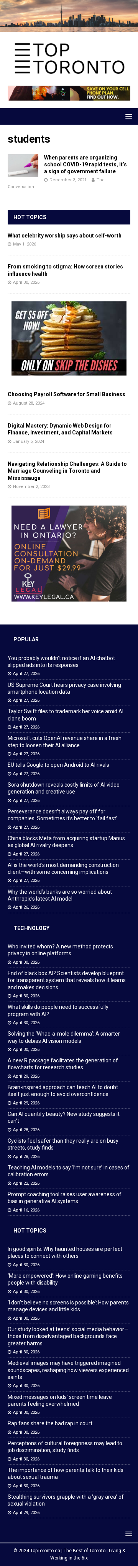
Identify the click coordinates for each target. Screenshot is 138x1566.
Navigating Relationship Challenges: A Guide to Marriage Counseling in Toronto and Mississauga (67, 471)
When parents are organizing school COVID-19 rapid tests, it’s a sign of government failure (85, 164)
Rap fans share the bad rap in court (50, 1423)
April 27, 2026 (26, 673)
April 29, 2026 (26, 1076)
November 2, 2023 (31, 486)
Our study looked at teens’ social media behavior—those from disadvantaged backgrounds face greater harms (68, 1336)
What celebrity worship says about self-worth (65, 236)
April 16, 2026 (26, 1210)
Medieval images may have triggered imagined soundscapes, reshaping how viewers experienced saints (68, 1370)
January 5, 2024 (28, 441)
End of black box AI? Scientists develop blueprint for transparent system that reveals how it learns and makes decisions (67, 980)
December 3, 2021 (68, 179)
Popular (26, 639)
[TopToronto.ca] (69, 27)
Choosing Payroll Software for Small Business (66, 394)
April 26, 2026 (26, 907)
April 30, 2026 (26, 282)
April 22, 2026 (26, 1183)
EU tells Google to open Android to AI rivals (58, 765)
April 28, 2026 (26, 1129)
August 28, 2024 (28, 403)
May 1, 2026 (24, 244)
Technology (31, 928)
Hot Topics (29, 217)
